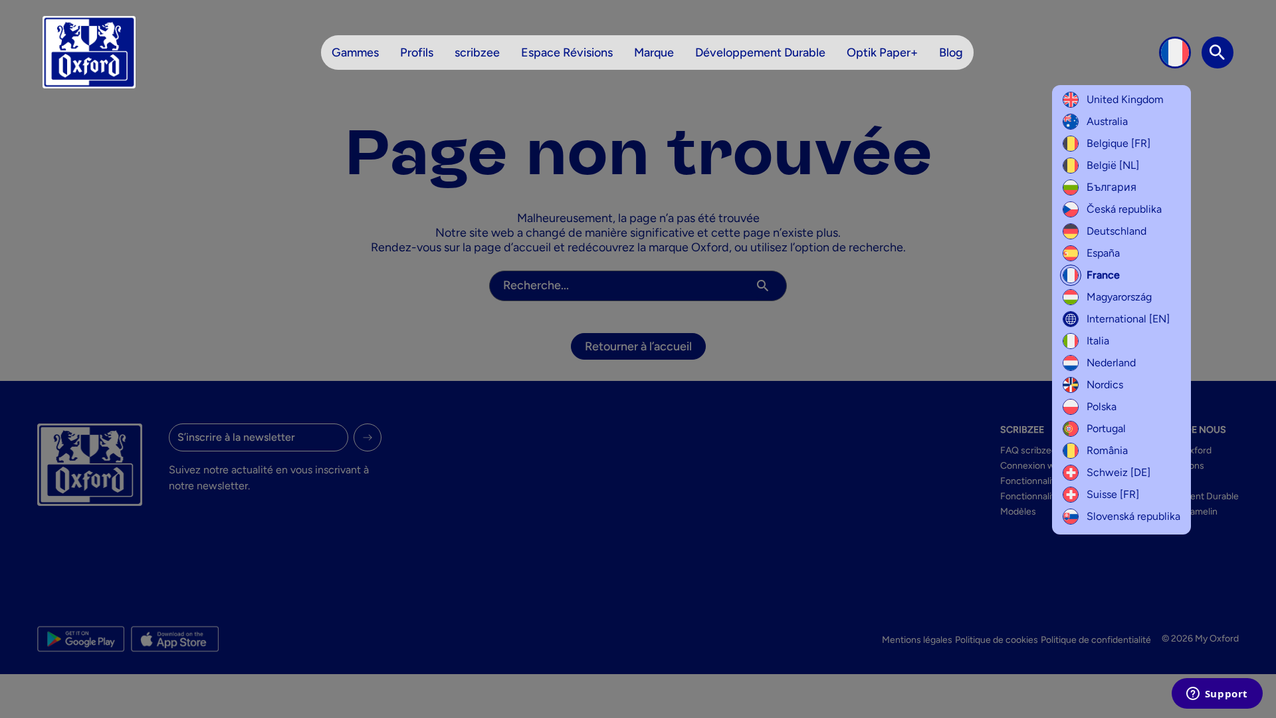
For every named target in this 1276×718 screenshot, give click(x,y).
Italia (1098, 340)
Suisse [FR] (1113, 494)
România (1107, 450)
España (1103, 253)
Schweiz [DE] (1118, 472)
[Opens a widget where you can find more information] (1217, 694)
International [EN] (1128, 318)
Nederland (1111, 362)
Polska (1101, 406)
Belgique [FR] (1118, 143)
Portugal (1106, 428)
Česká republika (1124, 209)
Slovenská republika (1133, 516)
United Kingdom (1125, 99)
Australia (1107, 121)
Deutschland (1116, 231)
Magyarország (1119, 297)
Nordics (1105, 384)
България (1111, 187)
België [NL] (1113, 165)
